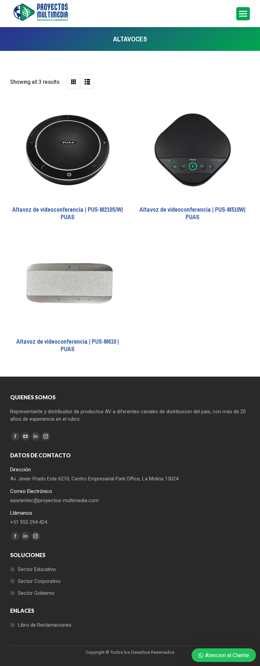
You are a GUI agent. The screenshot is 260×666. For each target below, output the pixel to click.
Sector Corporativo (39, 581)
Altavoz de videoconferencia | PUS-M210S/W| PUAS (67, 213)
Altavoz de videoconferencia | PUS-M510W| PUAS (192, 213)
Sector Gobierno (36, 593)
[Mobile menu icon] (243, 13)
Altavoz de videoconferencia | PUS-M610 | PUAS (67, 345)
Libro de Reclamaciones (44, 625)
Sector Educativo (37, 569)
